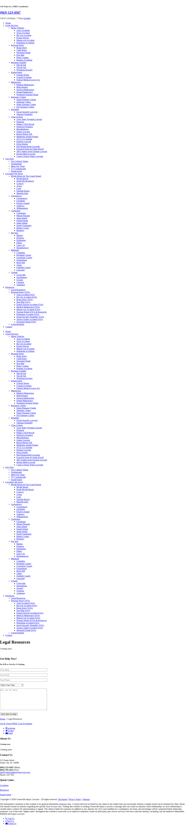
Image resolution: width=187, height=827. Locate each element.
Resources (9, 287)
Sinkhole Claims (23, 102)
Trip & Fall (21, 67)
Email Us (12, 823)
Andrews (20, 206)
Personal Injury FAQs (20, 292)
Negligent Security (24, 70)
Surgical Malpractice (25, 90)
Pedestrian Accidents (25, 43)
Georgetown (16, 196)
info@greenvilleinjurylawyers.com (15, 772)
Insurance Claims (18, 97)
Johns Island (21, 218)
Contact (8, 327)
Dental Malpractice (24, 92)
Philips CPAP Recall (25, 124)
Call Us (10, 818)
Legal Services (11, 25)
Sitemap (86, 799)
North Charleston (23, 225)
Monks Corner (22, 228)
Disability (15, 109)
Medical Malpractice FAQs (28, 307)
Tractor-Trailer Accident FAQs (29, 319)
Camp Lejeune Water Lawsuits (29, 156)
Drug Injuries (22, 144)
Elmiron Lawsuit (23, 141)
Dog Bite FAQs (23, 302)
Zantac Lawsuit (23, 131)
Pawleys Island (22, 203)
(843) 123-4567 (10, 12)
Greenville (20, 275)
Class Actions (17, 117)
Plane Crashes (22, 57)
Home (8, 23)
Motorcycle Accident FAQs (28, 309)
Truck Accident (23, 33)
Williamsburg (22, 208)
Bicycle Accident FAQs (26, 297)
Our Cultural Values (19, 161)
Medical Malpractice (25, 85)
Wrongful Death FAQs (26, 322)
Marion (19, 235)
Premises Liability (18, 62)
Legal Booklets (17, 324)
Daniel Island (22, 220)
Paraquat (20, 122)
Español (27, 18)
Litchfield (20, 201)
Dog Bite (20, 55)
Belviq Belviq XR (24, 134)
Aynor (19, 186)
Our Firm (9, 159)
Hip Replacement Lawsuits (28, 146)
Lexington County (24, 257)
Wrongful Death (23, 52)
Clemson (20, 282)
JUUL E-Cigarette (24, 139)
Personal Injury (17, 45)
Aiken (19, 265)
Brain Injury (21, 48)
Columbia (20, 253)
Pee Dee (14, 233)
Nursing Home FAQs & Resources (31, 312)
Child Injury (21, 50)
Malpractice (16, 82)
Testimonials (16, 164)
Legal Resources (18, 290)
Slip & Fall (21, 65)
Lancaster (20, 270)
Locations (4, 785)
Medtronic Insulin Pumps (27, 136)
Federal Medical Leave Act (28, 80)
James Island (21, 223)
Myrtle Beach (22, 178)
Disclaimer (62, 799)
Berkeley (20, 230)
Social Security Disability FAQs (30, 317)
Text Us (10, 821)
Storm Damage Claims (26, 99)
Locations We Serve (14, 173)
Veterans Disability (24, 114)
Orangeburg (21, 260)
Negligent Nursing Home (27, 94)
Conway (20, 183)
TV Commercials (18, 169)
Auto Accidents (23, 30)
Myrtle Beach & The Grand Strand (26, 176)
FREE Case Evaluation (16, 723)
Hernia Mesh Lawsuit (25, 154)
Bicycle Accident (23, 35)
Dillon (19, 243)
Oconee (19, 280)
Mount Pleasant (23, 215)
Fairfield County (23, 267)
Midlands (15, 250)
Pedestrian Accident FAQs (27, 314)
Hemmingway (22, 248)
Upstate (14, 272)
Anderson (20, 285)
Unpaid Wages (22, 75)
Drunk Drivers (22, 38)
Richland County (23, 255)
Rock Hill (20, 262)
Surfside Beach (23, 191)
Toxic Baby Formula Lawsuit (29, 119)
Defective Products (24, 127)
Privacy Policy (75, 799)
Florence (20, 238)
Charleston (15, 211)
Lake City (20, 245)
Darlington (21, 240)
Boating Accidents (24, 60)
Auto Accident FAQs (25, 295)
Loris (18, 188)
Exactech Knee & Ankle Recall (30, 149)
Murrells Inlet (22, 193)
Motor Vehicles (17, 28)
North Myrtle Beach (25, 181)
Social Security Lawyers (27, 112)
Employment (16, 72)
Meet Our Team (18, 166)
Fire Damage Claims (25, 107)
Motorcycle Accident (25, 40)
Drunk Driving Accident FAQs (29, 304)
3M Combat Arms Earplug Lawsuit (31, 151)
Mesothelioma (22, 129)
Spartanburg (21, 277)
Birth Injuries (22, 87)
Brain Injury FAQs (24, 299)
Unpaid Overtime (23, 77)
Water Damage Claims (26, 104)
